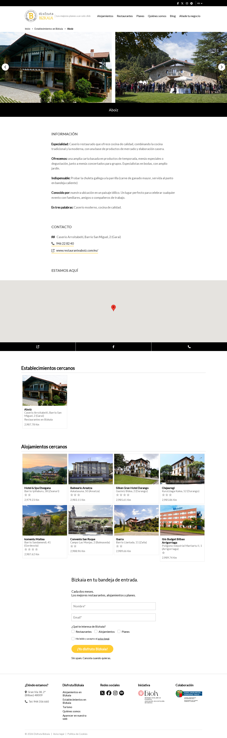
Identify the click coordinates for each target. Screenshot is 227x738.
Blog (173, 16)
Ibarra (120, 539)
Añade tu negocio (189, 16)
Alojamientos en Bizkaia (72, 693)
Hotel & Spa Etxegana (37, 487)
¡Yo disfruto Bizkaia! (92, 649)
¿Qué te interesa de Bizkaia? (88, 626)
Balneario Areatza (81, 487)
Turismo (67, 707)
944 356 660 (41, 701)
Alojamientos (105, 16)
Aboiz (28, 409)
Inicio (27, 28)
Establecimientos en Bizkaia (49, 28)
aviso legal (103, 638)
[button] (5, 67)
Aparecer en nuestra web (74, 717)
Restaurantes (125, 16)
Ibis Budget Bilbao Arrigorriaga (173, 540)
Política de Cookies (77, 734)
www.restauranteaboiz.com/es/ (77, 250)
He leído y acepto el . (93, 638)
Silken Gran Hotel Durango (132, 487)
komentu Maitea (34, 539)
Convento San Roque (82, 539)
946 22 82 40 (65, 243)
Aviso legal (58, 734)
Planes (140, 16)
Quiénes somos (157, 16)
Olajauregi (168, 487)
